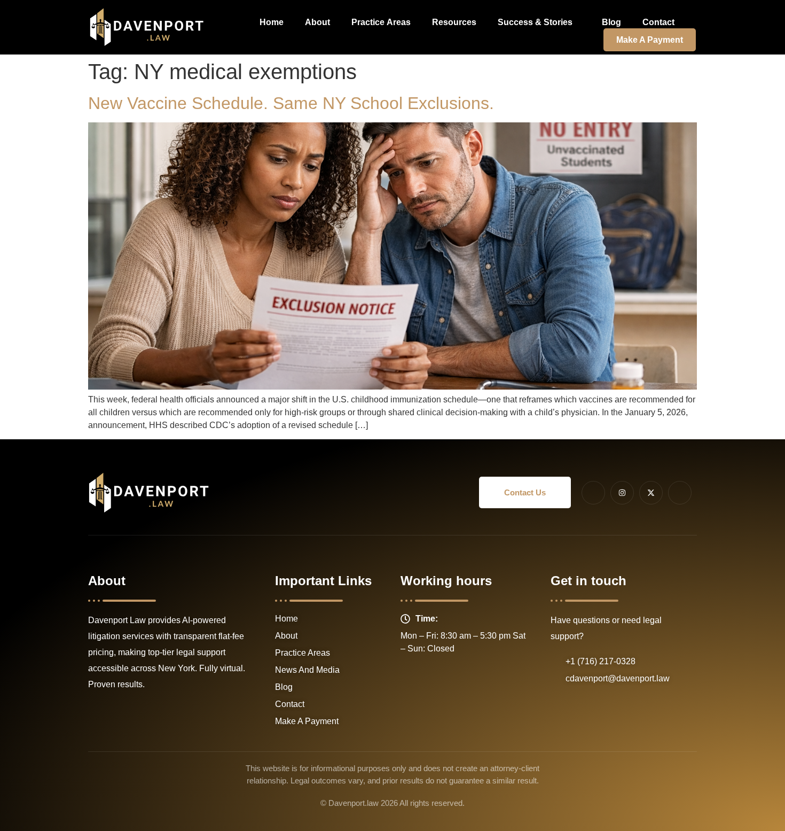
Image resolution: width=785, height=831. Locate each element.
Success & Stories (535, 22)
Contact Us (525, 492)
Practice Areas (381, 22)
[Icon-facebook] (593, 492)
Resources (454, 22)
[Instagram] (622, 492)
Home (272, 22)
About (317, 22)
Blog (611, 22)
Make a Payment (649, 39)
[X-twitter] (651, 492)
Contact (658, 22)
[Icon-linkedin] (680, 492)
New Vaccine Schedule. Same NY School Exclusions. (291, 103)
